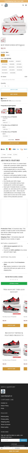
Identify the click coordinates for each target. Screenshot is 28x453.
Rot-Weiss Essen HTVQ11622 (9, 316)
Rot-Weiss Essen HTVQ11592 (10, 131)
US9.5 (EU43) (19, 67)
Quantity (3, 83)
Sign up (23, 440)
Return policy (4, 427)
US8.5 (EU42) (11, 67)
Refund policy (5, 416)
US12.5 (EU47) (5, 72)
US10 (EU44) (4, 69)
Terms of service (5, 424)
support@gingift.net (6, 396)
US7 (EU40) (19, 64)
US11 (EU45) (12, 69)
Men (7, 52)
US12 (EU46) (19, 69)
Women (7, 55)
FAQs (2, 408)
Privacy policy (5, 419)
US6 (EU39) (12, 64)
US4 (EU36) (11, 61)
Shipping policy (5, 422)
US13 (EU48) (12, 72)
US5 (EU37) (18, 61)
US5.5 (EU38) (4, 64)
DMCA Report (7, 446)
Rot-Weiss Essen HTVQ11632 (10, 116)
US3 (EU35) (7, 58)
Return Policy (5, 405)
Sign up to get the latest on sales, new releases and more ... (12, 436)
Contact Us (4, 403)
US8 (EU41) (4, 67)
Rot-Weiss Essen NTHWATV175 (10, 125)
